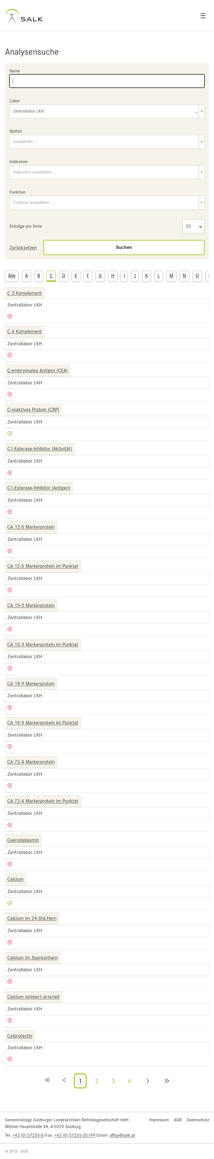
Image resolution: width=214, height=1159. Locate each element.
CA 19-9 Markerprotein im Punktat (42, 722)
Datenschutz (198, 1119)
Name (14, 70)
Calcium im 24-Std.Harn (32, 918)
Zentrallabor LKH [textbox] (105, 112)
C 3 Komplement (24, 293)
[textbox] (107, 141)
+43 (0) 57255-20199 (74, 1135)
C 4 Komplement (24, 331)
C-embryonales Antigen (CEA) (37, 370)
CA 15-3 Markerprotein (31, 605)
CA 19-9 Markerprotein (31, 683)
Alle (12, 275)
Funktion (17, 192)
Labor (14, 100)
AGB (178, 1119)
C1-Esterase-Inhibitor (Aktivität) (39, 448)
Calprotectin (19, 1036)
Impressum (159, 1119)
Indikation (18, 161)
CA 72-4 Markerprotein (31, 762)
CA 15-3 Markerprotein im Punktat (42, 644)
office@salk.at (122, 1135)
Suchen (124, 247)
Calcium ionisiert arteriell (33, 996)
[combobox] (107, 111)
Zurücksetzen (23, 247)
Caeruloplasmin (23, 840)
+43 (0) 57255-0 (27, 1135)
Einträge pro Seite (25, 226)
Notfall (15, 131)
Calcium (15, 879)
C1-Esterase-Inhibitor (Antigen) (38, 488)
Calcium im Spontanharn (32, 957)
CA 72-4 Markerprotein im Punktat (42, 801)
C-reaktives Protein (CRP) (33, 409)
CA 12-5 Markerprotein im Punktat (42, 566)
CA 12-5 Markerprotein (31, 527)
